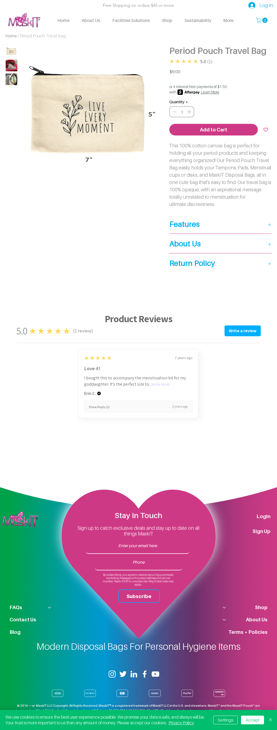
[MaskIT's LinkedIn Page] (133, 674)
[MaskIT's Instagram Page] (112, 674)
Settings (225, 720)
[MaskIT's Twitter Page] (123, 674)
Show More (160, 384)
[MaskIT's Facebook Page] (144, 674)
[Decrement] (174, 112)
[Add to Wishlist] (266, 129)
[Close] (270, 720)
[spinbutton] (182, 112)
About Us (257, 619)
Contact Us (22, 619)
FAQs (15, 607)
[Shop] (224, 607)
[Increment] (189, 112)
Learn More (210, 92)
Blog (15, 632)
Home (11, 35)
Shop (261, 607)
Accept (252, 720)
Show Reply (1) (99, 407)
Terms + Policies (248, 632)
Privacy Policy (181, 722)
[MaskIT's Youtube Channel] (155, 674)
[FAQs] (50, 607)
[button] (262, 20)
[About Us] (224, 619)
